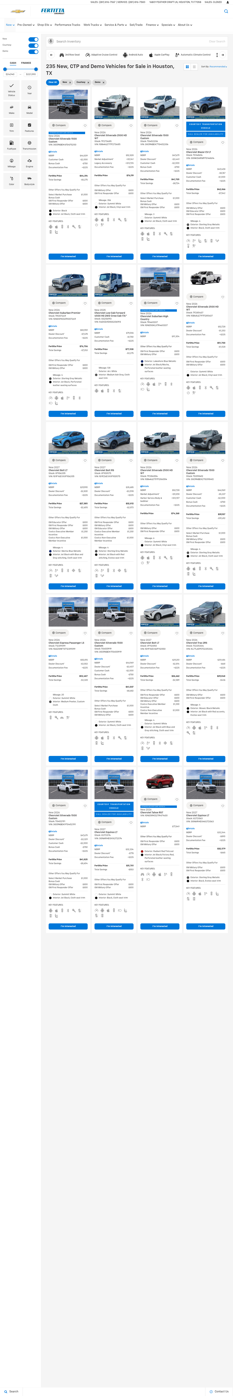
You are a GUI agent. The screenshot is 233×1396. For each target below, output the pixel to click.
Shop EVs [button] (43, 26)
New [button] (9, 26)
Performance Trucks (67, 25)
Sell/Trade (136, 25)
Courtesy (7, 45)
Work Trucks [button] (91, 26)
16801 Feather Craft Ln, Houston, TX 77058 (175, 2)
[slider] (5, 69)
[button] (226, 11)
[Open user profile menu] (227, 2)
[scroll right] (222, 54)
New (5, 39)
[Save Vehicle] (85, 126)
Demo (5, 51)
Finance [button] (151, 26)
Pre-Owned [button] (24, 26)
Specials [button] (166, 26)
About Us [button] (183, 26)
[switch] (20, 39)
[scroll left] (51, 54)
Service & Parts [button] (114, 26)
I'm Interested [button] (68, 256)
